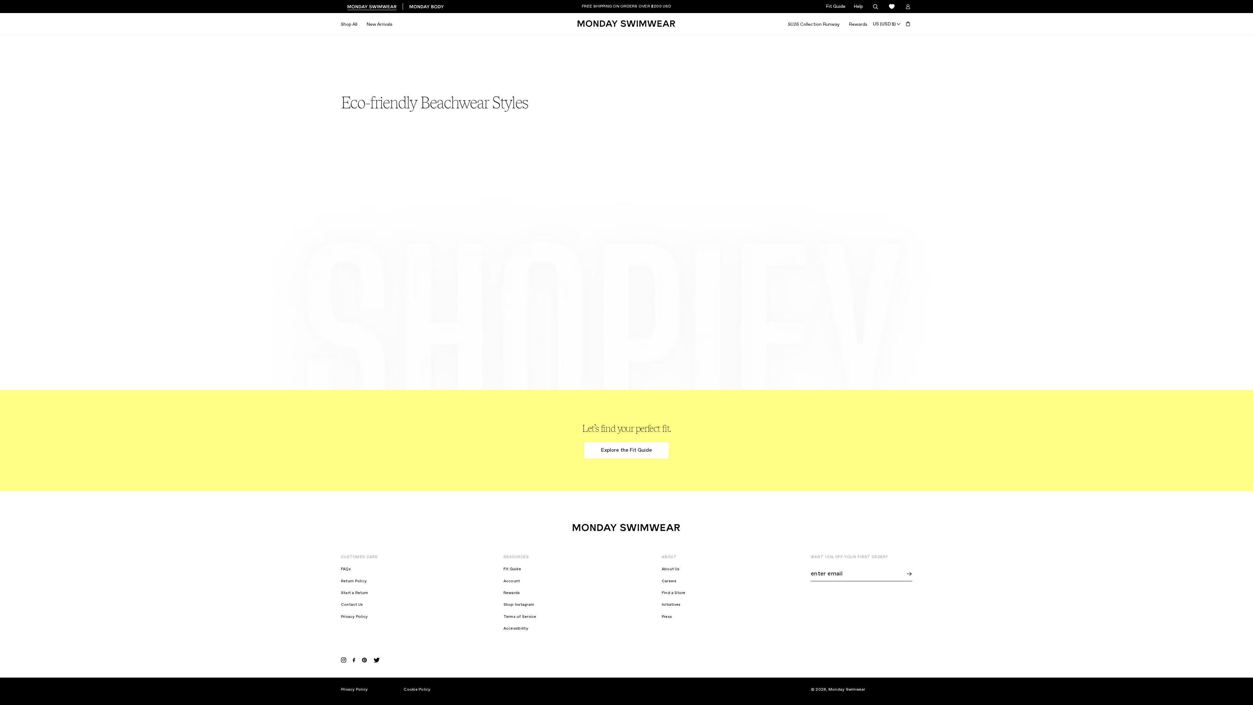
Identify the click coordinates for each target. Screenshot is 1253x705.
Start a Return (354, 593)
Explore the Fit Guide (626, 450)
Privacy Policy (354, 616)
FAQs (346, 569)
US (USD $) (884, 24)
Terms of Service (519, 616)
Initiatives (671, 604)
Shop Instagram (518, 604)
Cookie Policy (417, 689)
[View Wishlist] (892, 7)
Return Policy (354, 581)
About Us (671, 569)
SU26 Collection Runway (814, 24)
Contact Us (352, 604)
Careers (669, 581)
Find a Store (674, 593)
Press (667, 616)
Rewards (858, 24)
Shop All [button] (349, 24)
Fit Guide (835, 6)
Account (511, 581)
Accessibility (515, 628)
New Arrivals (379, 24)
